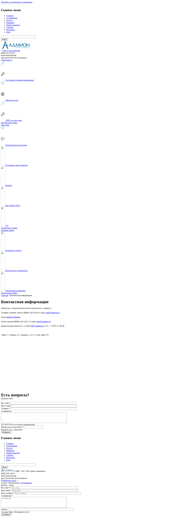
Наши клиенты (13, 25)
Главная (9, 15)
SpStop (4, 509)
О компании (11, 18)
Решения (10, 23)
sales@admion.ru (43, 321)
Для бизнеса (6, 60)
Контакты (10, 30)
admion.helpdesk (13, 317)
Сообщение (6, 411)
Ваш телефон (7, 493)
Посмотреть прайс (9, 123)
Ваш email (6, 490)
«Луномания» (26, 483)
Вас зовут (5, 403)
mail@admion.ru (53, 313)
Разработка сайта (8, 480)
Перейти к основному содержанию (16, 2)
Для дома (5, 125)
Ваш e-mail (6, 406)
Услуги (9, 20)
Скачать (9, 27)
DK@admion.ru (37, 326)
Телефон (5, 408)
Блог (8, 32)
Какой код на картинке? (12, 427)
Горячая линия (7, 230)
